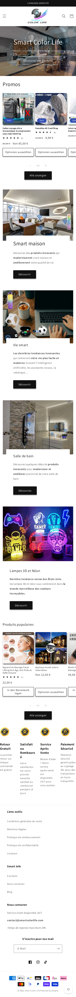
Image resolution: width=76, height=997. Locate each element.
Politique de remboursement (23, 837)
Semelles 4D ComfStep (46, 128)
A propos (12, 875)
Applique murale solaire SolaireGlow (47, 668)
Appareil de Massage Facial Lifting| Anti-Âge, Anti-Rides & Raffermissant (17, 670)
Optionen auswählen (18, 152)
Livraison (12, 853)
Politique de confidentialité (23, 845)
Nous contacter (16, 883)
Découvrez (25, 490)
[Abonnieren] (58, 949)
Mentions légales (17, 829)
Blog (9, 891)
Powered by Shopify (49, 990)
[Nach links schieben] (30, 166)
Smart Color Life (32, 990)
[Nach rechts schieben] (46, 166)
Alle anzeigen (38, 175)
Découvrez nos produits (38, 60)
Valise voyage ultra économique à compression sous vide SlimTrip (17, 131)
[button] (4, 16)
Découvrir (25, 274)
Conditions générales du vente (24, 821)
